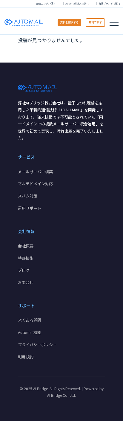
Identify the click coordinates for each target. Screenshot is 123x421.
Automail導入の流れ (77, 3)
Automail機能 (29, 332)
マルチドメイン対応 (35, 183)
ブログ (24, 270)
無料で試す (95, 22)
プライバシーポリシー (37, 344)
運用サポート (29, 208)
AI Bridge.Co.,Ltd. (61, 395)
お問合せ (25, 282)
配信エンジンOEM (46, 3)
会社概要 (25, 246)
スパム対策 (27, 196)
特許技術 (25, 258)
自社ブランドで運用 (109, 3)
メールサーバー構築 (35, 171)
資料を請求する (69, 22)
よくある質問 (29, 320)
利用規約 (25, 357)
